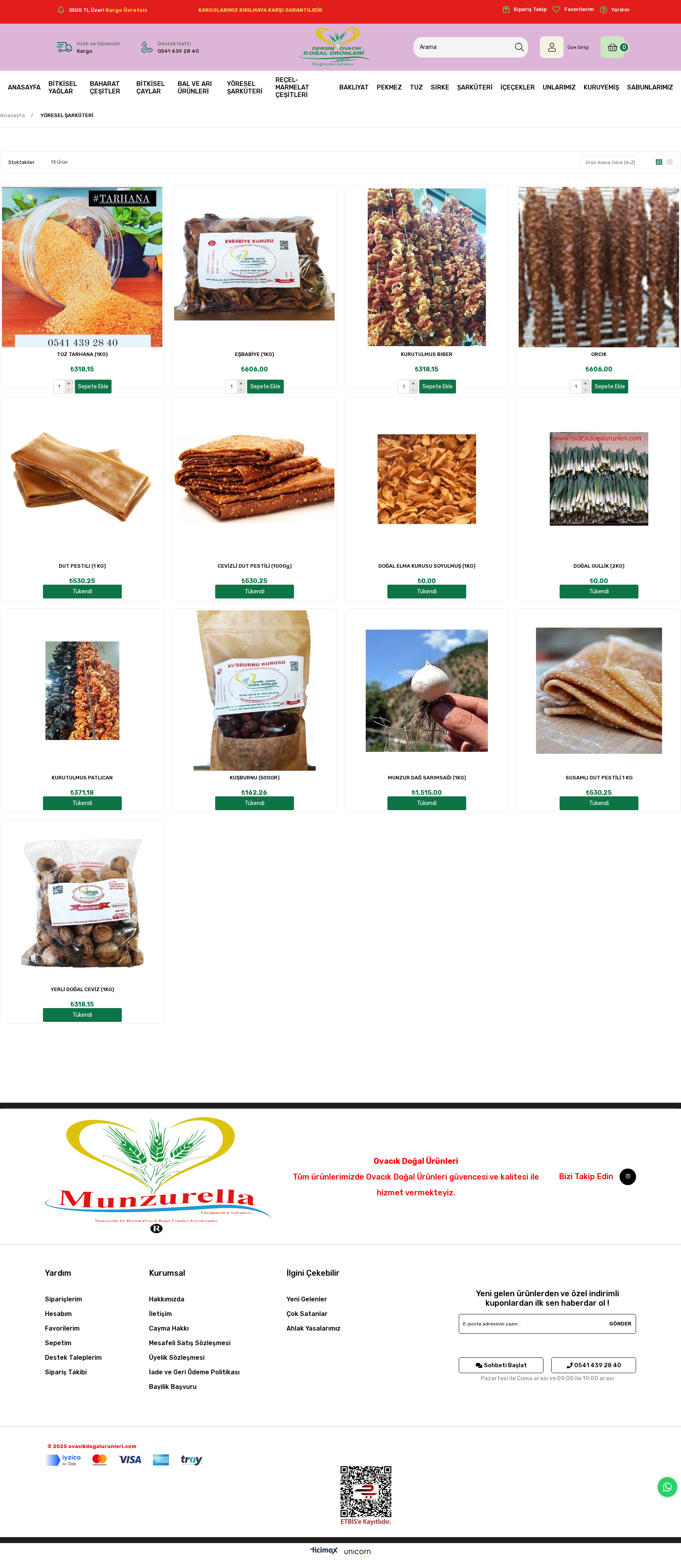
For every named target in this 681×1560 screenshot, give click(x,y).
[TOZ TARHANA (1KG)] (82, 267)
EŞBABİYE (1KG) (254, 354)
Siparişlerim (63, 1299)
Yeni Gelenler (307, 1299)
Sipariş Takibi (66, 1372)
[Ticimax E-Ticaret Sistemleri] (340, 1552)
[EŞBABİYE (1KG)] (254, 267)
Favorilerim (62, 1328)
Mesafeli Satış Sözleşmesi (190, 1343)
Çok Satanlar (307, 1314)
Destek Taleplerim (73, 1357)
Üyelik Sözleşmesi (177, 1357)
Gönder (620, 1324)
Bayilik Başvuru (173, 1386)
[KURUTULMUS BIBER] (426, 267)
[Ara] (519, 47)
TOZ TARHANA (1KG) (82, 354)
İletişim (160, 1314)
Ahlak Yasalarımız (313, 1328)
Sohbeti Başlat (505, 1365)
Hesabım (58, 1314)
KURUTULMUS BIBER (426, 354)
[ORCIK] (599, 267)
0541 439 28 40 (597, 1365)
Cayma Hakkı (169, 1328)
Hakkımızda (166, 1299)
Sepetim (58, 1343)
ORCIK (599, 354)
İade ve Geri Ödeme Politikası (194, 1372)
